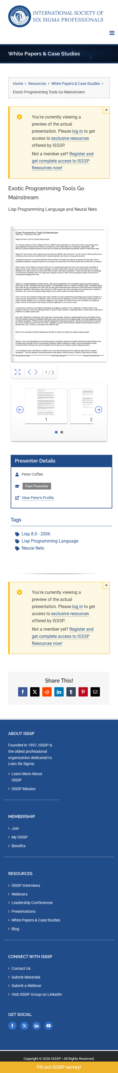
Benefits (19, 846)
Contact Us (21, 968)
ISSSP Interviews (26, 885)
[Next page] (36, 372)
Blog (15, 929)
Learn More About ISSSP (27, 777)
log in (77, 131)
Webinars (19, 894)
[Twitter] (24, 1026)
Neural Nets (33, 548)
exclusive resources (70, 138)
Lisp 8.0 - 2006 (36, 533)
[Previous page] (29, 372)
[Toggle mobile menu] (112, 32)
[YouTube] (48, 1026)
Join (15, 828)
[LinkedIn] (36, 1026)
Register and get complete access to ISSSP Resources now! (63, 161)
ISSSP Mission (24, 789)
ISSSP (56, 1059)
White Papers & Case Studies (36, 920)
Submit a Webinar (26, 985)
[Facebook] (12, 1026)
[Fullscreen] (17, 372)
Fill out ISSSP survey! (59, 1067)
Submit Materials (26, 977)
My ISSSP (20, 837)
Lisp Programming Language (50, 541)
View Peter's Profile (38, 498)
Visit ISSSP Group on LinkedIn (37, 994)
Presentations (23, 911)
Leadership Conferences (32, 902)
